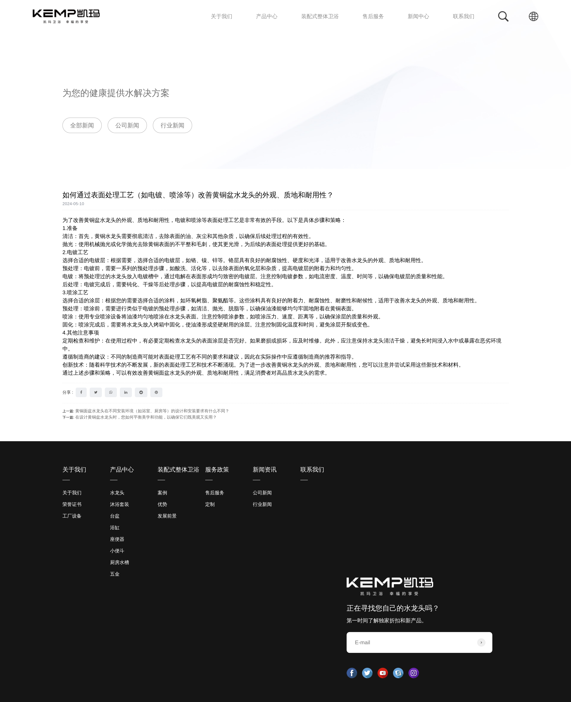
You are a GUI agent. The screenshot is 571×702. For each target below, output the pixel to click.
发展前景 (167, 516)
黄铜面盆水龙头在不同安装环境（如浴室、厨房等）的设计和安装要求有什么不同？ (152, 411)
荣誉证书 (71, 504)
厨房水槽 (119, 562)
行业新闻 (416, 26)
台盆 (115, 516)
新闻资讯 (265, 469)
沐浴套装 (264, 26)
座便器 (117, 539)
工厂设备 (71, 516)
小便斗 (117, 550)
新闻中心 (418, 16)
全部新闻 (82, 125)
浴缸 (115, 527)
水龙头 (263, 27)
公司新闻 (416, 27)
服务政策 (217, 469)
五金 (275, 23)
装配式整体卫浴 (320, 16)
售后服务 (373, 16)
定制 (368, 26)
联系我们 (463, 16)
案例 (306, 27)
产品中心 (266, 16)
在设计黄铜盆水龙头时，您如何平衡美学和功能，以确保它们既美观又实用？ (146, 417)
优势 (307, 26)
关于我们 (221, 16)
